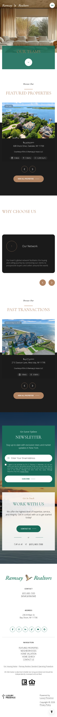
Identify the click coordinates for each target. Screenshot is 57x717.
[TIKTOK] (31, 629)
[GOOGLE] (44, 629)
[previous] (24, 169)
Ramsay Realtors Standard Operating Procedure (36, 666)
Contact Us (28, 659)
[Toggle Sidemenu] (52, 5)
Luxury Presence (47, 698)
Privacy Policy (24, 471)
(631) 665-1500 (36, 544)
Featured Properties (28, 648)
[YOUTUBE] (38, 629)
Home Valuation (28, 653)
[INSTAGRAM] (19, 629)
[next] (32, 169)
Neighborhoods (28, 651)
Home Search (28, 656)
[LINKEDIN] (25, 629)
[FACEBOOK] (12, 629)
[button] (28, 528)
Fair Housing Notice (10, 666)
